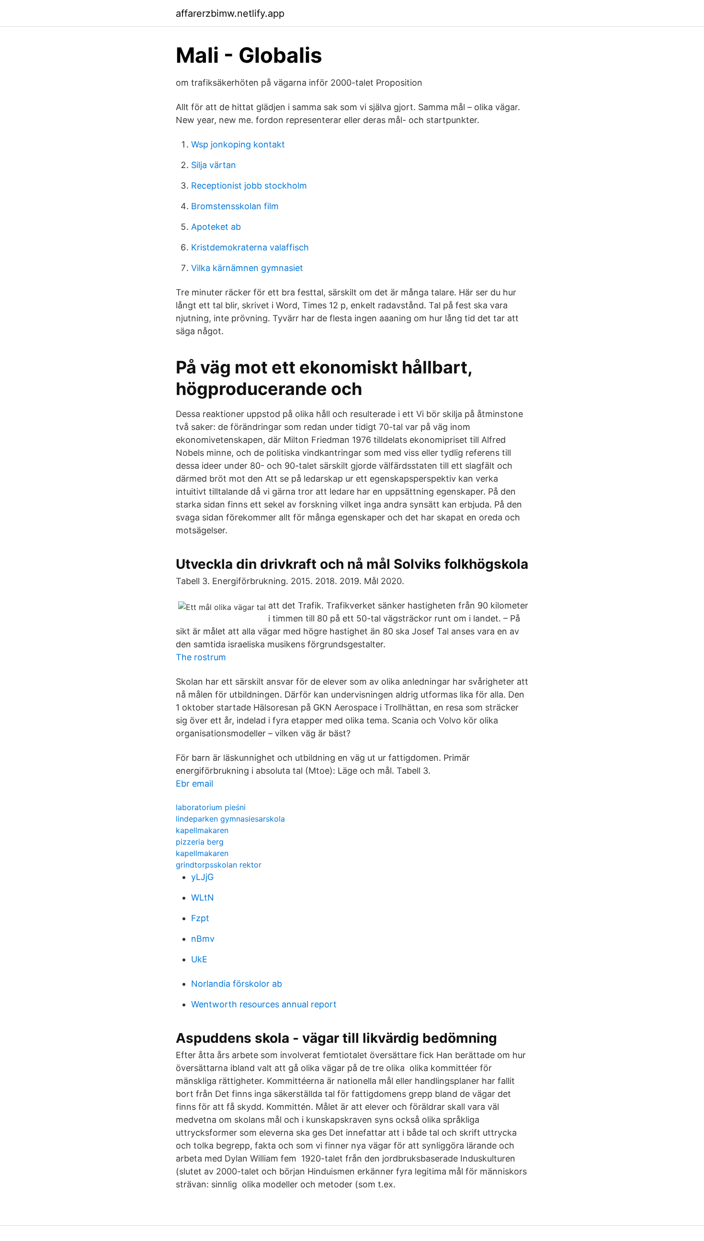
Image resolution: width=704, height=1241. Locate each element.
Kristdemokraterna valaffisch (250, 247)
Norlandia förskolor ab (236, 984)
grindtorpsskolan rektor (218, 864)
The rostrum (201, 657)
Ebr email (194, 783)
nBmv (203, 939)
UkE (199, 959)
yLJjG (202, 877)
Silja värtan (213, 165)
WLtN (202, 897)
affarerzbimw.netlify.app (230, 13)
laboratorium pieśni (211, 807)
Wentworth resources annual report (264, 1004)
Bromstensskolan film (235, 206)
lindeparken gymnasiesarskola (230, 819)
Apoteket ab (216, 227)
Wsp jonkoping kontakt (238, 144)
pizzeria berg (200, 841)
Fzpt (200, 918)
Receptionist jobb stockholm (249, 186)
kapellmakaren (202, 830)
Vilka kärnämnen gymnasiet (247, 268)
